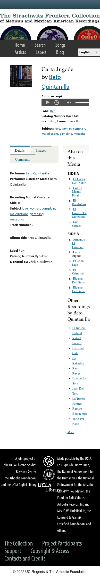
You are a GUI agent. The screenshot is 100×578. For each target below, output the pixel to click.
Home (20, 44)
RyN (53, 111)
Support (12, 550)
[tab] (20, 150)
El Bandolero (79, 202)
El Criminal (78, 271)
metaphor (80, 133)
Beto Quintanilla (37, 173)
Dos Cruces (76, 223)
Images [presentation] (41, 150)
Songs (60, 44)
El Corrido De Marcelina (79, 213)
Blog (60, 51)
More (70, 432)
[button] (47, 102)
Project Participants (62, 543)
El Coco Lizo (78, 262)
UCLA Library (49, 487)
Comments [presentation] (22, 159)
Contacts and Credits (24, 558)
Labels (41, 51)
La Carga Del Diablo (79, 181)
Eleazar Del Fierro (78, 280)
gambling (66, 133)
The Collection (18, 543)
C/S (49, 461)
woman (67, 128)
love (57, 128)
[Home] (50, 18)
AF (49, 475)
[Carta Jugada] (21, 86)
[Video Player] (65, 102)
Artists (20, 51)
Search (40, 44)
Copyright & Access (50, 550)
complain (79, 128)
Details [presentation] (20, 150)
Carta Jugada (76, 254)
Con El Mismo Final (77, 191)
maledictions (50, 133)
